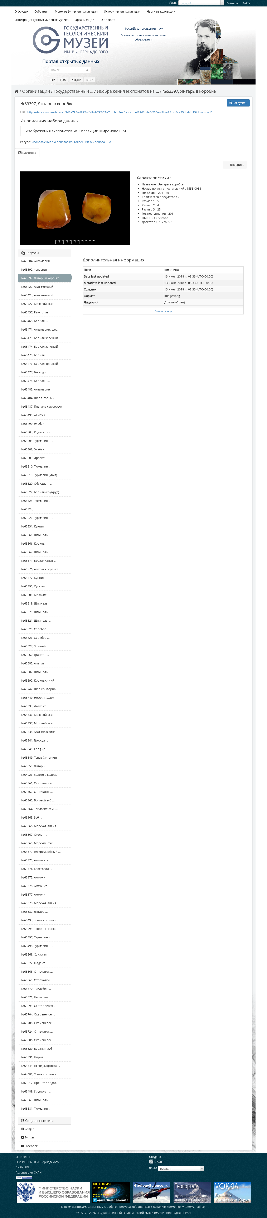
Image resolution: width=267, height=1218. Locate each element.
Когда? (76, 80)
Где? (63, 80)
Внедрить (236, 165)
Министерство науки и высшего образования (144, 37)
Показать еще (163, 311)
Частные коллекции (161, 11)
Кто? (89, 80)
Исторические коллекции (122, 11)
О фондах (21, 11)
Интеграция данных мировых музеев (41, 20)
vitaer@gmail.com (194, 1207)
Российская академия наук (144, 28)
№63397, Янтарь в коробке (189, 91)
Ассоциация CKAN (29, 1172)
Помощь (232, 3)
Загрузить (239, 103)
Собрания (41, 11)
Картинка (28, 153)
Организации (84, 20)
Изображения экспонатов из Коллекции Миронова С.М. (71, 142)
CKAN (156, 1161)
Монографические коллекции (76, 11)
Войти (246, 3)
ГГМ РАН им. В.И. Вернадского (37, 1162)
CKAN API (22, 1167)
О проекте (108, 20)
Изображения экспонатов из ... (128, 91)
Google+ (30, 1129)
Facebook (31, 1146)
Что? (51, 80)
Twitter (29, 1137)
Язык (172, 3)
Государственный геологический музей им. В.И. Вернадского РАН (144, 1213)
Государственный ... (73, 91)
